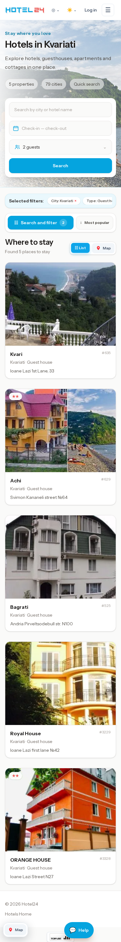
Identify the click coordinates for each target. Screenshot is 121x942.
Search (60, 165)
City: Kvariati (64, 200)
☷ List (80, 247)
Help (79, 930)
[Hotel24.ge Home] (25, 10)
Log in (91, 10)
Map (107, 248)
